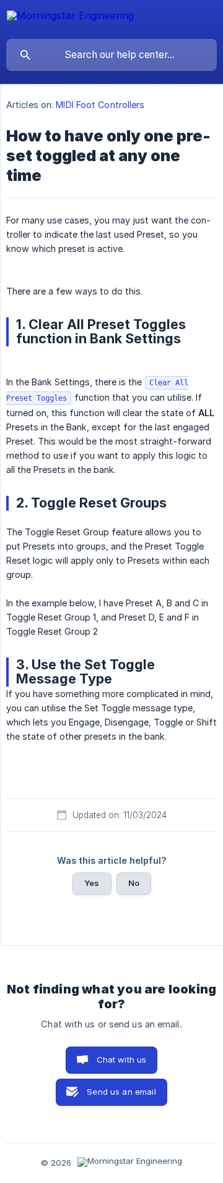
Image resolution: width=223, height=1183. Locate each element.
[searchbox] (111, 55)
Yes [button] (91, 883)
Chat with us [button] (122, 1059)
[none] (70, 17)
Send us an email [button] (121, 1092)
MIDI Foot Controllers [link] (100, 104)
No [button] (133, 883)
